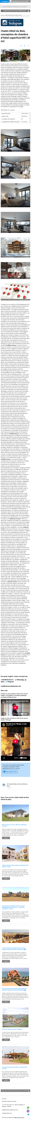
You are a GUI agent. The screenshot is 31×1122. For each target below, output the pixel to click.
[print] (24, 45)
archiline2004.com (7, 1113)
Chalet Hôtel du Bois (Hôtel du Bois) (13, 15)
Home (2, 15)
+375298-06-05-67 (7, 680)
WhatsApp (15, 6)
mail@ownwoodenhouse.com (10, 1110)
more (6, 838)
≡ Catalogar (4, 1)
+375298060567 (8, 6)
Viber (20, 6)
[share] (21, 45)
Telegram (24, 6)
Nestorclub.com (20, 1117)
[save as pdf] (28, 45)
